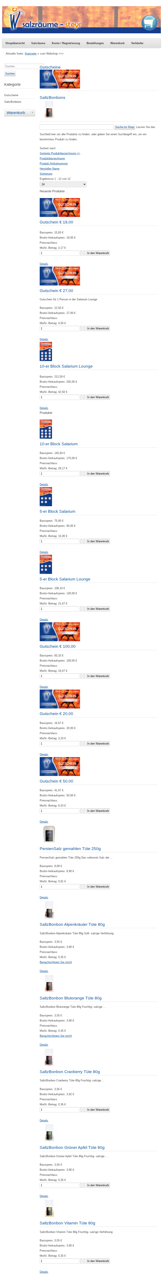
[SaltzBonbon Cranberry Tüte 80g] (49, 1065)
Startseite (31, 53)
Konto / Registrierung (66, 43)
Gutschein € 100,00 (58, 646)
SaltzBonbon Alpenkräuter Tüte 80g (72, 924)
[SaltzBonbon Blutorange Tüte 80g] (49, 992)
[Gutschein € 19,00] (60, 216)
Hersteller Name (49, 168)
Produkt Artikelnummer (54, 163)
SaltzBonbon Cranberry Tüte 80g (70, 1071)
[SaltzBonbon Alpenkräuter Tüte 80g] (49, 918)
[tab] (33, 112)
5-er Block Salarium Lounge (65, 579)
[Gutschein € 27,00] (60, 284)
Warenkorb (117, 43)
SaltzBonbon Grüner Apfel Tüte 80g (72, 1147)
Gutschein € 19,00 (56, 222)
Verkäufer (137, 43)
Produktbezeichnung (52, 158)
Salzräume (38, 43)
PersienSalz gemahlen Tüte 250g (70, 848)
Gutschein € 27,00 (56, 290)
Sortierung (46, 173)
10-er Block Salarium (59, 444)
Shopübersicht (15, 43)
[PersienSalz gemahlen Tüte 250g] (49, 842)
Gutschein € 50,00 (56, 781)
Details (44, 264)
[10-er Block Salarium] (46, 437)
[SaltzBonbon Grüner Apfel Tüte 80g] (49, 1141)
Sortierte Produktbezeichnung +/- (60, 153)
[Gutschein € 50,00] (60, 775)
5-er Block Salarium (57, 511)
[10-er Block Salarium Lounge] (46, 360)
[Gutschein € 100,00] (60, 640)
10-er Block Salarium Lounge (66, 366)
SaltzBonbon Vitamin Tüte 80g (67, 1223)
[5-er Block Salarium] (46, 505)
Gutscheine (11, 95)
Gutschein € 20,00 (56, 713)
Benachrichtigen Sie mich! (56, 962)
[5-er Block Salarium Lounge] (46, 573)
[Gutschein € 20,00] (60, 707)
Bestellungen (95, 43)
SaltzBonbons (12, 101)
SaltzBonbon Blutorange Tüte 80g (71, 998)
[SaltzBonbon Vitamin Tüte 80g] (49, 1216)
